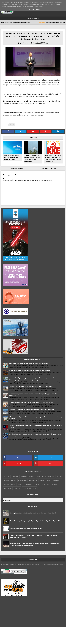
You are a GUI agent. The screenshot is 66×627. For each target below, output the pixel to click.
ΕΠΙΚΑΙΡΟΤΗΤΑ (22, 480)
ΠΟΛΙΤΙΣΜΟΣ (45, 484)
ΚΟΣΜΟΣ (20, 484)
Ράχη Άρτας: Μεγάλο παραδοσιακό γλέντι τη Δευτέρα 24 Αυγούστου (29, 363)
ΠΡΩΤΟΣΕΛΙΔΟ (8, 488)
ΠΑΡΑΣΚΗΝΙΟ (28, 484)
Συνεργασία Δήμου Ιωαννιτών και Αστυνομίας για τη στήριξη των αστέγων (31, 402)
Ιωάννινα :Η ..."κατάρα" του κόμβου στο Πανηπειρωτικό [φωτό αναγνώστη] (31, 409)
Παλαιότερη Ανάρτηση (49, 168)
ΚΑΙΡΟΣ (13, 484)
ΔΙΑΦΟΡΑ (6, 480)
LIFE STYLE (7, 476)
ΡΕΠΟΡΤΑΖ (17, 488)
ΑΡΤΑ (38, 476)
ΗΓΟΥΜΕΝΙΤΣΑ (33, 480)
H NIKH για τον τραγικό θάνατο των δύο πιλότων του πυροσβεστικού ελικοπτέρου (32, 158)
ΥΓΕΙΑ (34, 488)
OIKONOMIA (15, 476)
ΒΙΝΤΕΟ (59, 476)
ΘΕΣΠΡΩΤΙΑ (56, 480)
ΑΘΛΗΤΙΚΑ (24, 476)
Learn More (30, 9)
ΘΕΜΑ (48, 480)
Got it (38, 9)
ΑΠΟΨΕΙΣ (31, 476)
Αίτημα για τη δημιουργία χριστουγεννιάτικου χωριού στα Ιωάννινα (29, 370)
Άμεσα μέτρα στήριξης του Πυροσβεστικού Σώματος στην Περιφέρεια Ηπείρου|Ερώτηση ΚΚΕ (53, 158)
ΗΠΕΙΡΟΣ (42, 480)
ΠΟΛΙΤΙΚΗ (11, 125)
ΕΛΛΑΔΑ (13, 480)
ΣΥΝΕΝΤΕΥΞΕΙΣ (27, 488)
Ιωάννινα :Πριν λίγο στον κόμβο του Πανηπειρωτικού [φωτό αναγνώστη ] (31, 386)
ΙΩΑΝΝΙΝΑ (6, 484)
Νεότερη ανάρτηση (17, 168)
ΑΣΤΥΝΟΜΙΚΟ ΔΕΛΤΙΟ (48, 476)
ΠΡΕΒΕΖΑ (54, 484)
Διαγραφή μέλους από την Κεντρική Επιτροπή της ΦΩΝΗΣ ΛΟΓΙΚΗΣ (12, 157)
